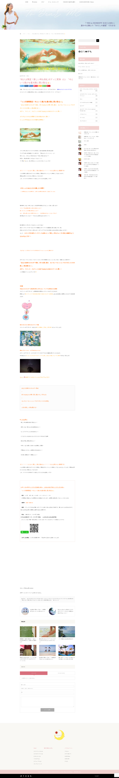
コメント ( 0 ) (33, 673)
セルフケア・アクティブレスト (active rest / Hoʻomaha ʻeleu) (88, 110)
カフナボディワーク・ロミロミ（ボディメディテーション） (88, 95)
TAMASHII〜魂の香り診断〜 (69, 2)
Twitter (21, 776)
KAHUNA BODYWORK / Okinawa (87, 2)
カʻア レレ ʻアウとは (37, 761)
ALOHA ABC (67, 758)
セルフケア (88, 105)
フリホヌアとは (36, 758)
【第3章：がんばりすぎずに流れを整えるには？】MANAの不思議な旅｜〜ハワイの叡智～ (91, 170)
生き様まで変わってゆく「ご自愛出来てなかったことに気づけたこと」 (47, 658)
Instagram (26, 776)
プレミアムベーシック (38, 763)
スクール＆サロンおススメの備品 (88, 102)
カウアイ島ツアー (68, 753)
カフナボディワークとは (38, 753)
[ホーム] (20, 32)
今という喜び (27, 600)
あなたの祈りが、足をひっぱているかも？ (86, 63)
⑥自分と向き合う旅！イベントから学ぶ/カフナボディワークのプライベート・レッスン (28, 659)
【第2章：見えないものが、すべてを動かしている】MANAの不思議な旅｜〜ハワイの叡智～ (91, 164)
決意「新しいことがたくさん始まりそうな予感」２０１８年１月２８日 (66, 658)
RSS (31, 776)
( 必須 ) (23, 684)
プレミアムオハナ (88, 120)
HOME (26, 2)
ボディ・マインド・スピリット (47, 598)
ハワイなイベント (88, 114)
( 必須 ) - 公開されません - (27, 688)
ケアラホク (38, 598)
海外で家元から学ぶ (48, 748)
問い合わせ (34, 2)
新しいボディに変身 (42, 600)
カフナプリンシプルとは (38, 751)
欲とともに (80, 73)
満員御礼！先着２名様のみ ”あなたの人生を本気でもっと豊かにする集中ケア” (28, 640)
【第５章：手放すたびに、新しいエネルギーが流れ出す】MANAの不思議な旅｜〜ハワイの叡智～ (91, 155)
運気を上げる (48, 600)
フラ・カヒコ (88, 117)
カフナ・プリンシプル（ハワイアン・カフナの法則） (88, 90)
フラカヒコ (67, 751)
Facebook (23, 776)
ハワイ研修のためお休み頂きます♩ (66, 638)
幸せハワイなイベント (34, 600)
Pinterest (28, 776)
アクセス (66, 761)
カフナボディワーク (32, 598)
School (35, 748)
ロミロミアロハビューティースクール (60, 598)
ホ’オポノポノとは (37, 756)
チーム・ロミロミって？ (53, 2)
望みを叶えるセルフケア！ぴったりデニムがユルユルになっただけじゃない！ (47, 640)
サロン (24, 598)
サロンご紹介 (86, 140)
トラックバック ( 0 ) (61, 673)
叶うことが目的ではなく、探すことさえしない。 (87, 70)
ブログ (42, 2)
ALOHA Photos (67, 756)
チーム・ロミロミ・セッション (84, 66)
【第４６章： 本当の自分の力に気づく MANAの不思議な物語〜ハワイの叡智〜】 (91, 176)
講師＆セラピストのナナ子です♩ (65, 89)
